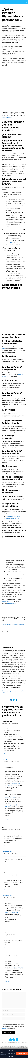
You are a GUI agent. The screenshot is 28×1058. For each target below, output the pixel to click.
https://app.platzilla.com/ (11, 912)
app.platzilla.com (6, 601)
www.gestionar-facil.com (12, 518)
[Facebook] (10, 1039)
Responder (6, 753)
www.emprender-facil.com (13, 516)
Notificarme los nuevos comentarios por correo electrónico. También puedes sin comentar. (13, 1026)
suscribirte (5, 1028)
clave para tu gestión (7, 117)
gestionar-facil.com (10, 1046)
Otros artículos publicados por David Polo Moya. (13, 691)
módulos (10, 242)
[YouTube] (17, 1039)
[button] (22, 2)
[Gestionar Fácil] (4, 2)
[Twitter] (13, 1039)
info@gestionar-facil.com (14, 1042)
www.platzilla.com (12, 603)
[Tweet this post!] (14, 700)
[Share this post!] (11, 700)
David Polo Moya (7, 760)
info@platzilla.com (10, 797)
